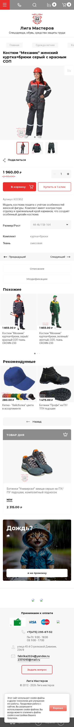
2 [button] (37, 353)
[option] (37, 103)
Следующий (57, 256)
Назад (37, 421)
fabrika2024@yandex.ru (34, 656)
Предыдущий (17, 256)
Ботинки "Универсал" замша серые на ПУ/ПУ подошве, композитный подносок (35, 490)
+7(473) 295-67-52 (39, 632)
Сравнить (69, 70)
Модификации (37, 279)
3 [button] (39, 353)
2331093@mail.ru (29, 659)
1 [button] (35, 137)
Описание (37, 268)
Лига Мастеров (37, 28)
